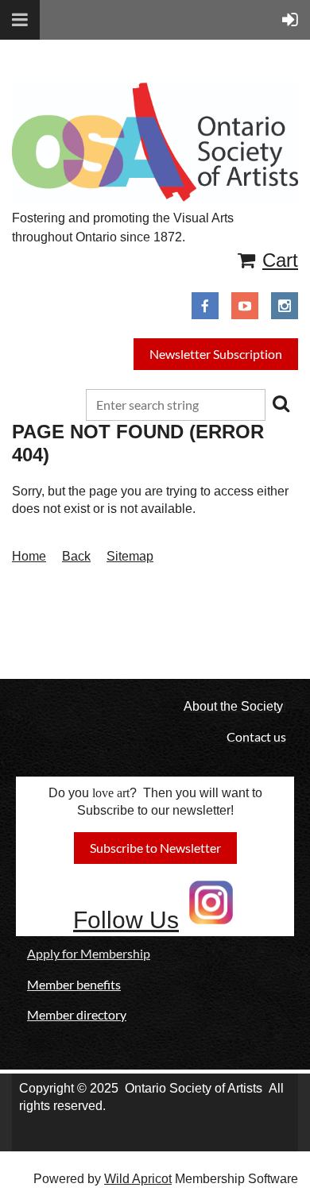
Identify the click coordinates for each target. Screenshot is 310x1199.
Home (29, 556)
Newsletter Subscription (215, 353)
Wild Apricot (138, 1179)
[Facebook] (205, 305)
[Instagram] (284, 305)
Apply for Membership (88, 953)
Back (76, 556)
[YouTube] (244, 305)
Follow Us (126, 920)
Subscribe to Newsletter (155, 847)
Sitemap (130, 556)
